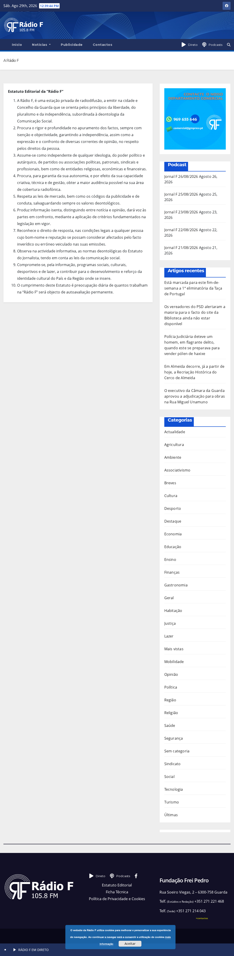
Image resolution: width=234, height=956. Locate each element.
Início (17, 45)
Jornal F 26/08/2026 (181, 176)
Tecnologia (173, 789)
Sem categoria (177, 751)
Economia (173, 533)
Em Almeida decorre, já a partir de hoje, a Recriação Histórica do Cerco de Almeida (194, 372)
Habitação (173, 610)
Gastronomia (176, 585)
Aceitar (130, 943)
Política (170, 687)
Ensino (170, 559)
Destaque (172, 521)
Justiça (170, 623)
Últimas (171, 814)
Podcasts (215, 45)
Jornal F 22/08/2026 (181, 229)
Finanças (172, 572)
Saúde (169, 725)
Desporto (172, 508)
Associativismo (177, 470)
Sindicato (172, 763)
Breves (170, 482)
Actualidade (174, 431)
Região (170, 699)
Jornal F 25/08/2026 (181, 194)
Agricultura (174, 444)
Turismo (171, 802)
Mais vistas (173, 648)
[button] (229, 44)
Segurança (173, 738)
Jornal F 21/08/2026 (181, 247)
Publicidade (72, 45)
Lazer (169, 636)
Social (169, 776)
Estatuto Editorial (117, 885)
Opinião (171, 674)
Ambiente (172, 457)
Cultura (170, 495)
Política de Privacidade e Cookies (117, 898)
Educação (172, 546)
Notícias (40, 45)
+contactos (202, 918)
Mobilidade (174, 661)
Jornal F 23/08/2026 (181, 212)
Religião (171, 712)
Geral (169, 597)
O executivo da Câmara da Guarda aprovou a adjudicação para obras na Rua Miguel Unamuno (194, 396)
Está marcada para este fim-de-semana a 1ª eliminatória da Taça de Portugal (193, 288)
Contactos (102, 45)
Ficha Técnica (117, 891)
